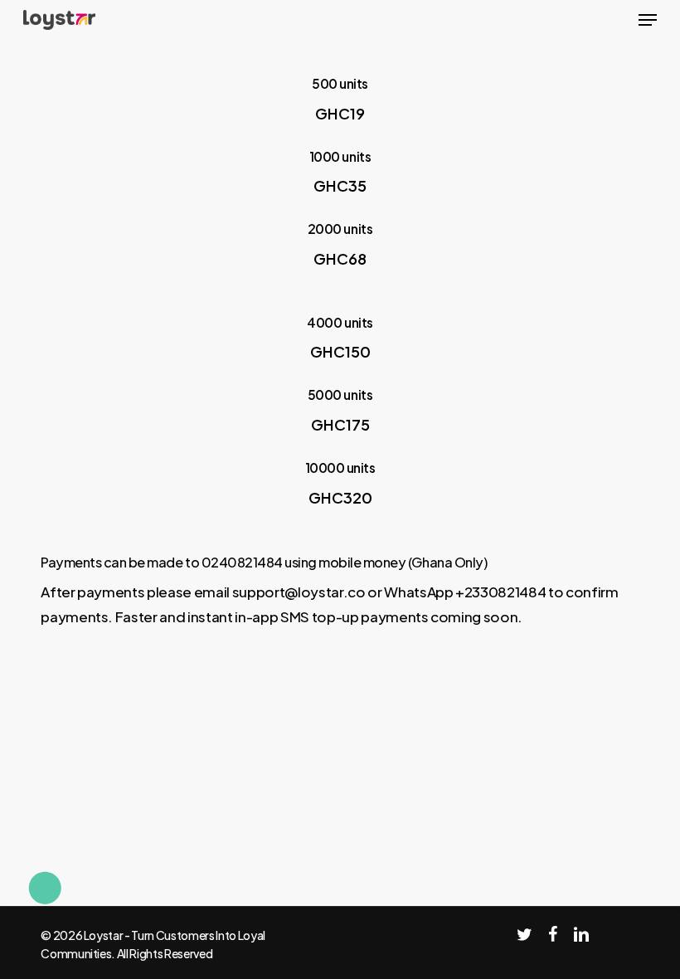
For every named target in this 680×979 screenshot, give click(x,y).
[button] (648, 20)
